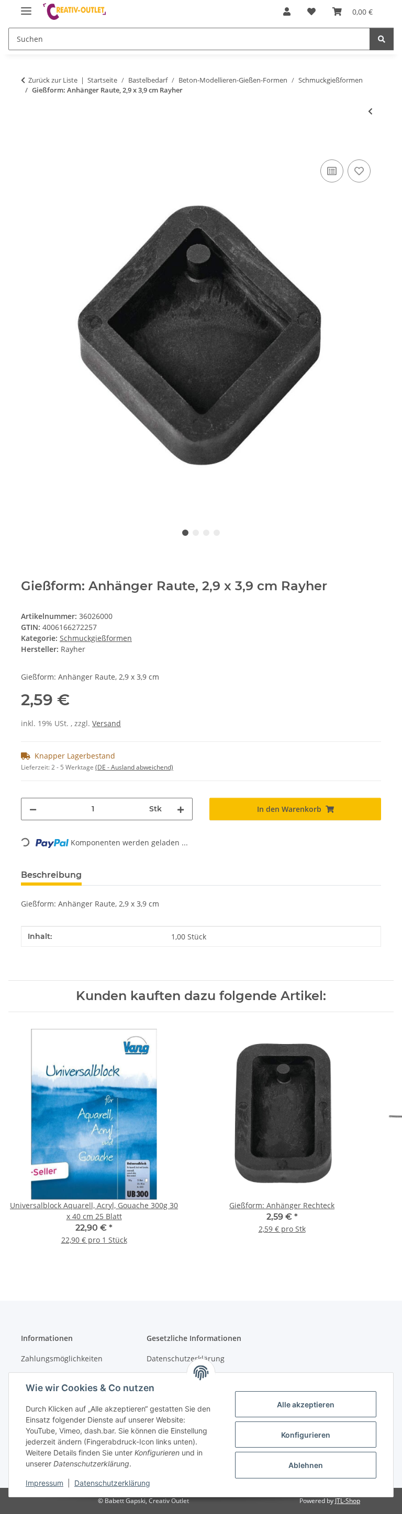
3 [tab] (206, 533)
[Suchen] (382, 39)
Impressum (44, 1482)
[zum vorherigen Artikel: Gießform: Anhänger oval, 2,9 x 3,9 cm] (370, 111)
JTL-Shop (347, 1500)
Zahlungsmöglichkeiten (62, 1358)
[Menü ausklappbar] (26, 6)
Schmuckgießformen (96, 638)
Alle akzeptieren (305, 1404)
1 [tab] (185, 533)
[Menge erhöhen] (180, 809)
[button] (287, 11)
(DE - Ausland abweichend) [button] (134, 767)
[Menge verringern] (32, 809)
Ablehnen (305, 1465)
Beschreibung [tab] (51, 875)
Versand (106, 723)
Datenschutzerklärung (112, 1482)
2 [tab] (196, 533)
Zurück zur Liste (52, 80)
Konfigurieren (305, 1434)
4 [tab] (217, 533)
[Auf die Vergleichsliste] (331, 170)
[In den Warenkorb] (29, 145)
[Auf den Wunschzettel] (359, 170)
